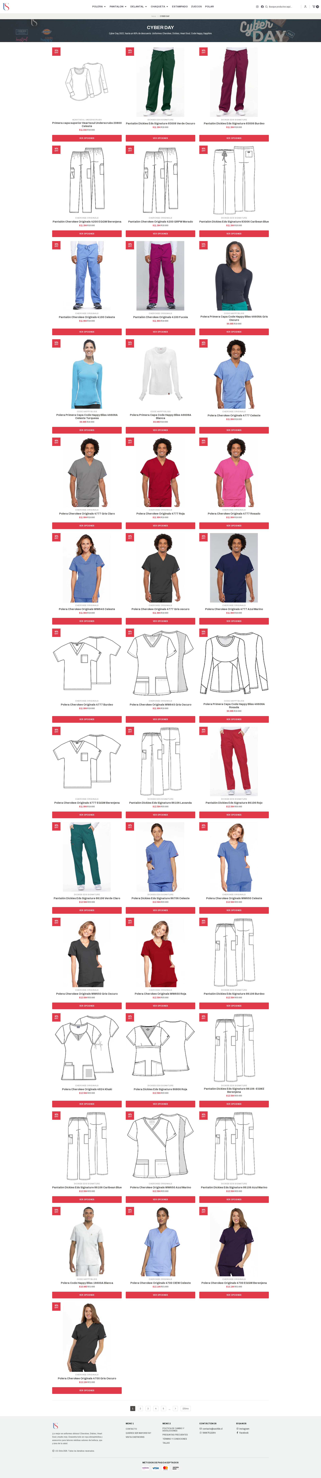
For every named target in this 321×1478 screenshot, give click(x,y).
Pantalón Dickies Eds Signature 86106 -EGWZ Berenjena (234, 1090)
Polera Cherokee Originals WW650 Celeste (234, 898)
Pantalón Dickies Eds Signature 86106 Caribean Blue (87, 1187)
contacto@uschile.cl (213, 1429)
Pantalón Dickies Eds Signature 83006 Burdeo (234, 123)
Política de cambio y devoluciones (173, 1429)
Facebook (243, 1433)
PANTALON (117, 6)
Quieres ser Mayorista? (138, 1433)
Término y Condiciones (175, 1439)
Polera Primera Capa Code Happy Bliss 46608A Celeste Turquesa (87, 417)
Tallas (166, 1443)
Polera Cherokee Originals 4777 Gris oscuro (160, 609)
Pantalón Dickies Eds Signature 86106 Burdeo (234, 993)
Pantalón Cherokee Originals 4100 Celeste (87, 317)
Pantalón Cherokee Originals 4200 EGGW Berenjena (87, 221)
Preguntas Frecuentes (175, 1435)
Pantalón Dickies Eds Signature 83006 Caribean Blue (234, 221)
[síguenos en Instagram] (257, 7)
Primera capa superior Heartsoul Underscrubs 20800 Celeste (87, 125)
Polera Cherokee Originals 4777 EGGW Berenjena (87, 802)
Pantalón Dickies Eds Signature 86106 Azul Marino (234, 1187)
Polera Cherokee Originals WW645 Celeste (87, 609)
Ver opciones (86, 138)
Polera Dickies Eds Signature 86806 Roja (160, 1089)
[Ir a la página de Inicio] (6, 7)
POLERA (97, 6)
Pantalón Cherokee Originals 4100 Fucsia (160, 317)
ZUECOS (196, 6)
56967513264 (209, 1433)
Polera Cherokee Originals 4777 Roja (160, 513)
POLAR (209, 6)
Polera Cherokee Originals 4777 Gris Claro (87, 513)
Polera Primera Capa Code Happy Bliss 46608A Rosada (234, 706)
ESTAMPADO (180, 6)
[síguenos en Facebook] (262, 7)
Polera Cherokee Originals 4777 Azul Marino (234, 609)
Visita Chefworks (135, 1437)
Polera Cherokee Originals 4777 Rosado (234, 513)
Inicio (153, 16)
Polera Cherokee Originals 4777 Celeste (234, 415)
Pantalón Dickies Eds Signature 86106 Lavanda (160, 802)
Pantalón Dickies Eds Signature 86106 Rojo (234, 802)
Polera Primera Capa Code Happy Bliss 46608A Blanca (160, 417)
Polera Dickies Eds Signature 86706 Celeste (161, 898)
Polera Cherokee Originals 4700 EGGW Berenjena (234, 1283)
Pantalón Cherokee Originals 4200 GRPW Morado (160, 221)
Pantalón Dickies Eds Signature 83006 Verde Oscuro (160, 123)
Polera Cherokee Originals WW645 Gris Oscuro (160, 704)
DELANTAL (137, 6)
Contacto (131, 1429)
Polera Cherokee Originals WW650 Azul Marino (160, 1187)
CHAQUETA (158, 6)
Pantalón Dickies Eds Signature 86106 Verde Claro (87, 898)
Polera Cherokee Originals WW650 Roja (160, 993)
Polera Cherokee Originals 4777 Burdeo (87, 704)
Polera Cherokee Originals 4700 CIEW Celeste (160, 1283)
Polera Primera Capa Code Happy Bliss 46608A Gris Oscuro (234, 318)
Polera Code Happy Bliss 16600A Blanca (87, 1283)
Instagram (244, 1429)
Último (186, 1408)
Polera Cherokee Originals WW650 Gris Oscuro (87, 993)
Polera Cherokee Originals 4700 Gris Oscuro (87, 1378)
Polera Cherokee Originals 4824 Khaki (87, 1089)
